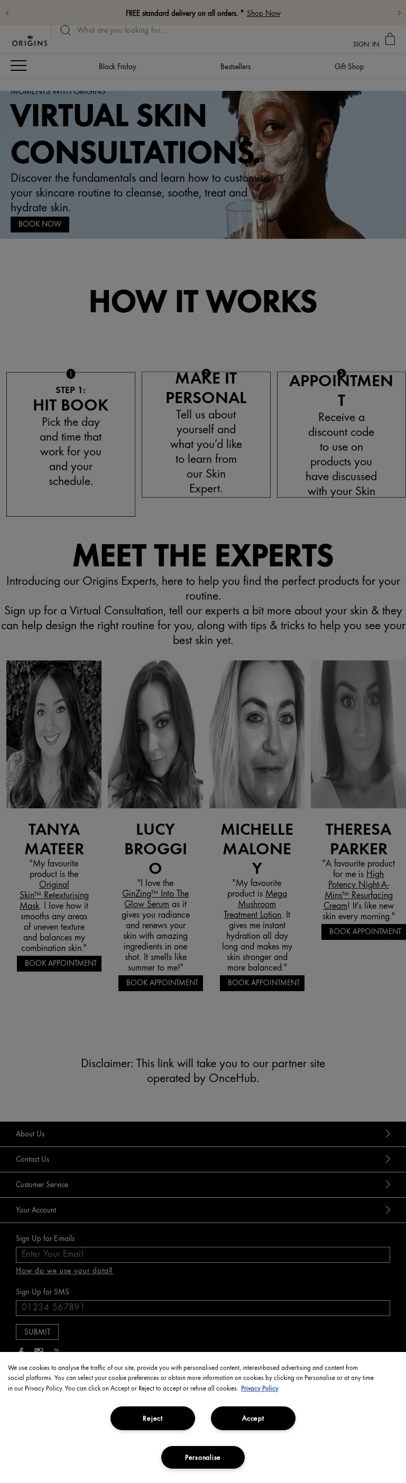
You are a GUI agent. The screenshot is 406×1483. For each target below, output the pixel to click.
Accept (253, 1418)
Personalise (203, 1457)
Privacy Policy (260, 1388)
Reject (152, 1418)
